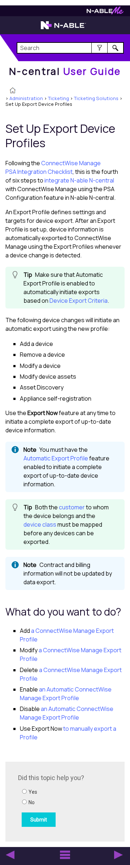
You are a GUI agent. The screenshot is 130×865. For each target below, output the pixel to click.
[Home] (13, 91)
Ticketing (58, 98)
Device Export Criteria (78, 301)
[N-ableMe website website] (105, 12)
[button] (99, 48)
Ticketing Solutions (96, 98)
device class (39, 524)
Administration (26, 98)
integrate (79, 180)
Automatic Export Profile (55, 458)
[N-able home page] (63, 28)
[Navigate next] (118, 855)
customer (72, 507)
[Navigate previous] (10, 855)
